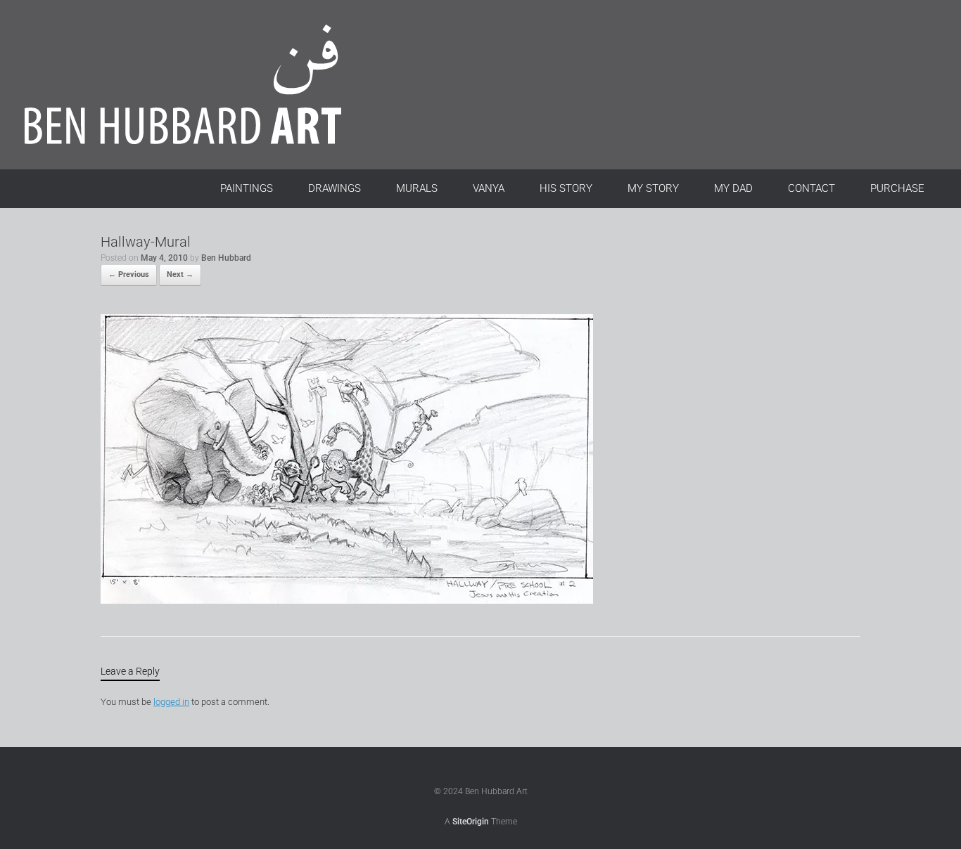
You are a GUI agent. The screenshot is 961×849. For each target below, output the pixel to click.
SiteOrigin (470, 822)
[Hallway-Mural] (347, 600)
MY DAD (733, 188)
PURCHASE (897, 188)
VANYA (488, 188)
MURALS (417, 188)
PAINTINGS (246, 188)
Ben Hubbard (226, 258)
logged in (171, 701)
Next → (180, 274)
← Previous (128, 274)
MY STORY (653, 188)
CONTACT (811, 188)
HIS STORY (566, 188)
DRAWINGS (334, 188)
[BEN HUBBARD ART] (200, 85)
